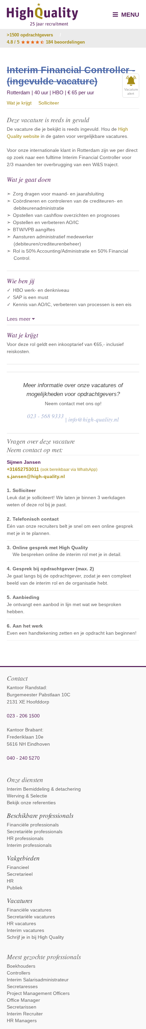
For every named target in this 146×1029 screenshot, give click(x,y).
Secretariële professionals (34, 831)
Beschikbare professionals (40, 815)
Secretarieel (20, 874)
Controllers (18, 973)
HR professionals (25, 838)
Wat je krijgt (19, 103)
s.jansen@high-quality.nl (36, 476)
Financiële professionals (33, 824)
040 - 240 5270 (23, 758)
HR (10, 881)
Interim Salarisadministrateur (38, 979)
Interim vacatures (25, 930)
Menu (129, 14)
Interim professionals (29, 845)
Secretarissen (21, 1007)
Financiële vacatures (29, 910)
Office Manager (23, 1000)
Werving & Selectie (27, 795)
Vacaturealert (131, 91)
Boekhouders (21, 966)
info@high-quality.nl (93, 419)
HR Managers (22, 1020)
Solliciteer (48, 103)
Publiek (14, 887)
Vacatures (19, 900)
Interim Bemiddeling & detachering (44, 789)
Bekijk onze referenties (31, 802)
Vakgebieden (23, 858)
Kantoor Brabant (24, 729)
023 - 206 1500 (23, 715)
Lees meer (19, 319)
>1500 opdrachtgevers (30, 34)
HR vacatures (21, 923)
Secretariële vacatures (31, 916)
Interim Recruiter (25, 1013)
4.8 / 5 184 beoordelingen (46, 42)
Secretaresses (22, 986)
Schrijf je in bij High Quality (35, 937)
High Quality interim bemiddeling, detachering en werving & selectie (42, 15)
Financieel (18, 867)
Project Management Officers (38, 993)
